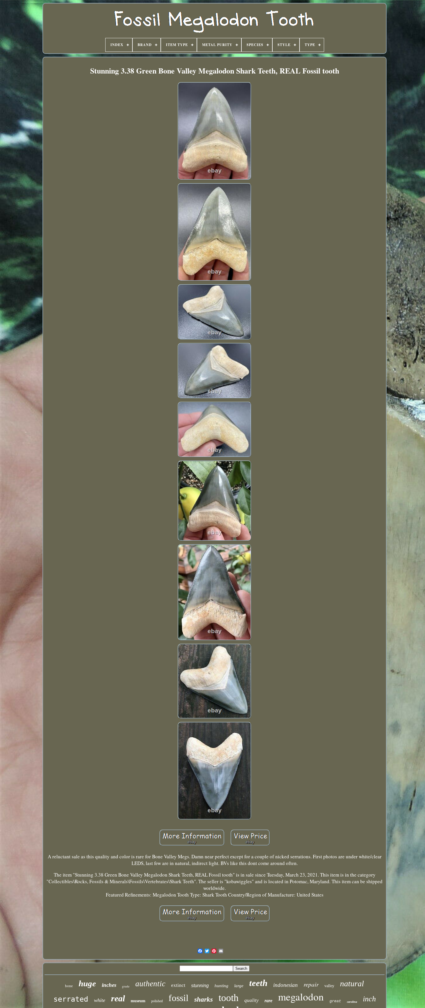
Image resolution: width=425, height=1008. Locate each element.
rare (268, 1000)
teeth (258, 983)
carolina (352, 1001)
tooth (229, 997)
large (238, 985)
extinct (178, 985)
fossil (179, 998)
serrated (70, 999)
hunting (221, 985)
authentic (150, 983)
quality (251, 1000)
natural (352, 983)
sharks (203, 999)
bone (69, 986)
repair (311, 984)
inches (109, 985)
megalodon (301, 996)
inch (369, 999)
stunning (200, 985)
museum (138, 1001)
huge (87, 983)
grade (126, 986)
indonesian (285, 985)
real (118, 998)
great (335, 1001)
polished (157, 1001)
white (99, 1000)
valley (329, 986)
